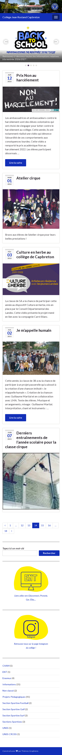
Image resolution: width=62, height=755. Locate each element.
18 (5, 531)
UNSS (5, 728)
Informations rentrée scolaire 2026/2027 (27, 52)
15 (42, 525)
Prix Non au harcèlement (27, 77)
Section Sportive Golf (13, 709)
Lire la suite (15, 162)
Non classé (8, 690)
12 (22, 525)
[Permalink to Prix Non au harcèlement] (31, 98)
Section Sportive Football (15, 703)
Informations (9, 684)
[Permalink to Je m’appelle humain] (31, 357)
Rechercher (49, 553)
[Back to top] (54, 748)
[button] (5, 41)
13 (29, 525)
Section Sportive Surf (13, 715)
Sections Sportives (12, 721)
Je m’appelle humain (33, 330)
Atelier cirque (28, 178)
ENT (4, 672)
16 (49, 525)
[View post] (31, 41)
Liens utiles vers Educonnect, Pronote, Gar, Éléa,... (31, 597)
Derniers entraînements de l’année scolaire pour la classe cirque (30, 440)
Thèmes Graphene (29, 751)
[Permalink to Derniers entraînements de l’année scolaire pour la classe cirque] (31, 480)
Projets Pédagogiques (13, 696)
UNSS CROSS (9, 734)
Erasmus (6, 678)
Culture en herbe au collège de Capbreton (35, 254)
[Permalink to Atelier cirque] (31, 208)
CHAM (5, 665)
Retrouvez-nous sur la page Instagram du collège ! (31, 646)
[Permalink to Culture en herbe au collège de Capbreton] (31, 278)
